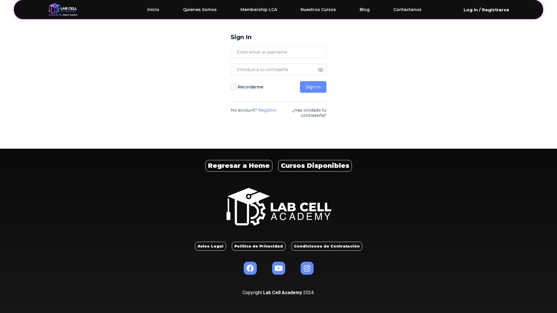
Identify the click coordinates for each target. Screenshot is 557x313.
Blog (365, 9)
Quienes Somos (200, 9)
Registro (267, 110)
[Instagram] (307, 268)
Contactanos (407, 9)
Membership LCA (258, 9)
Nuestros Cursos (318, 9)
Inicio (153, 9)
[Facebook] (250, 268)
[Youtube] (278, 268)
